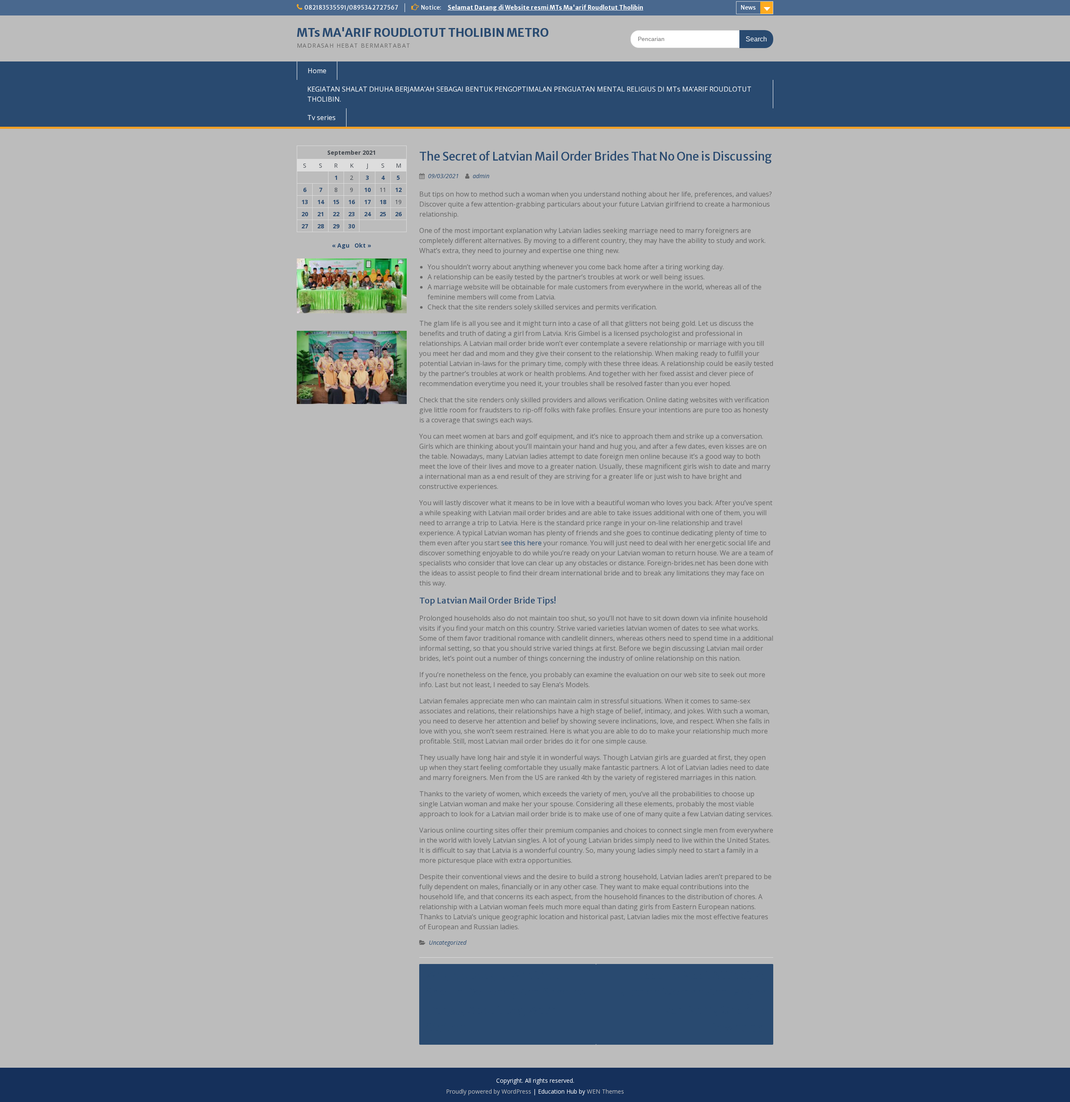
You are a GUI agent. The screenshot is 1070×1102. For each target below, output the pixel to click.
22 (336, 214)
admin (481, 176)
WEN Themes (605, 1091)
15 (336, 202)
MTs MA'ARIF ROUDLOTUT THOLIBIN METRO (423, 32)
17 (367, 202)
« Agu (340, 245)
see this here (521, 542)
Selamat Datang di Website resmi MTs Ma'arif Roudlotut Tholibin (545, 7)
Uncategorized (447, 942)
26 (398, 214)
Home (317, 70)
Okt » (362, 245)
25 (383, 214)
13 (304, 202)
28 (320, 226)
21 (320, 214)
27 (304, 226)
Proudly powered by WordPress (488, 1091)
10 (367, 190)
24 (367, 214)
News (748, 7)
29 (336, 226)
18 (383, 202)
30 (351, 226)
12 (398, 190)
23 (351, 214)
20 (304, 214)
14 (320, 202)
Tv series (321, 117)
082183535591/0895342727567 (351, 7)
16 (351, 202)
